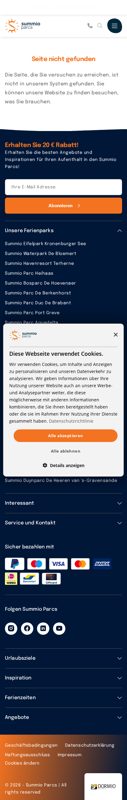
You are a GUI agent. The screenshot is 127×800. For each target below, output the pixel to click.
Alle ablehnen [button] (65, 451)
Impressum (69, 755)
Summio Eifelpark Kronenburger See (45, 244)
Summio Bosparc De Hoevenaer (40, 283)
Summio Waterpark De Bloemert (40, 254)
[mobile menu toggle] (114, 25)
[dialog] (63, 400)
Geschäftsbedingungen (31, 745)
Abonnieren (60, 205)
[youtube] (59, 628)
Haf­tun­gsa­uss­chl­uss (27, 755)
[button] (63, 465)
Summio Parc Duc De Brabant (38, 303)
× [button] (115, 335)
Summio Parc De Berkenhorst (38, 293)
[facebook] (27, 628)
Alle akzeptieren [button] (65, 435)
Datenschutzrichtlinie (71, 421)
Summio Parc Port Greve (32, 313)
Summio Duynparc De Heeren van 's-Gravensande (61, 480)
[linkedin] (43, 628)
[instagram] (11, 628)
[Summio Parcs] (36, 26)
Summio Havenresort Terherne (39, 263)
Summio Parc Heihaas (29, 273)
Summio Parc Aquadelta (32, 323)
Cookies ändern (22, 763)
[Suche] (99, 26)
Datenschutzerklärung (89, 745)
